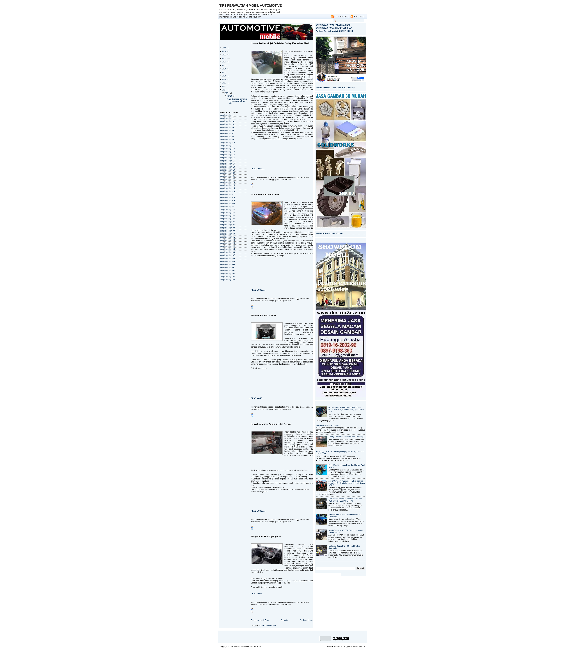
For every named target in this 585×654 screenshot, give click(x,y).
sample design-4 (227, 124)
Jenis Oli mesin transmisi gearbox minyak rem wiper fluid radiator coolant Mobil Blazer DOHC (346, 483)
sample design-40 (227, 234)
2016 (224, 69)
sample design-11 (227, 146)
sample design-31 (227, 206)
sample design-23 (227, 182)
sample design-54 (227, 277)
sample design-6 (227, 130)
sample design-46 (227, 252)
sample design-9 (227, 139)
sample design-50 (227, 264)
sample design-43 (227, 243)
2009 (224, 48)
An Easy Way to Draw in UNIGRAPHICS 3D (334, 31)
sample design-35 (227, 219)
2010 (224, 51)
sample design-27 (227, 194)
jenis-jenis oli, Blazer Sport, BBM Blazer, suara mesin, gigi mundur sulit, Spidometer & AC (346, 409)
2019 (224, 76)
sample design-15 (227, 158)
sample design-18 (227, 167)
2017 (224, 72)
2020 (224, 79)
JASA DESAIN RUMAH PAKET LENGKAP (334, 28)
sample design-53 (227, 273)
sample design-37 (227, 225)
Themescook (360, 646)
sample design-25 (227, 188)
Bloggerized (348, 646)
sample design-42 (227, 240)
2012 (224, 58)
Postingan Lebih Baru (260, 620)
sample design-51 (227, 267)
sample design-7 (227, 133)
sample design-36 (227, 222)
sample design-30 (227, 203)
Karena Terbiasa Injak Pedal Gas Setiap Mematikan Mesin (280, 43)
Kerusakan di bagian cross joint (329, 425)
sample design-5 (227, 127)
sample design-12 (227, 149)
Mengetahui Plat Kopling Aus (266, 536)
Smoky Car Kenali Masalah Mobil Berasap (345, 437)
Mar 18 (230, 96)
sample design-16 (227, 161)
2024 (224, 90)
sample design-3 (227, 121)
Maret (227, 93)
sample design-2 (227, 118)
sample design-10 (227, 142)
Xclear (334, 646)
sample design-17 (227, 164)
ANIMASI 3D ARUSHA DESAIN (329, 233)
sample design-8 (227, 136)
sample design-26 (227, 191)
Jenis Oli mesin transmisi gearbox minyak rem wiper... (237, 101)
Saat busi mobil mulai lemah (265, 194)
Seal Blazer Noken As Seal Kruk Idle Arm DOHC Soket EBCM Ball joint (345, 500)
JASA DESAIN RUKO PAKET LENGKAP (333, 25)
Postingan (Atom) (268, 625)
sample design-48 (227, 258)
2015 (224, 65)
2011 (224, 55)
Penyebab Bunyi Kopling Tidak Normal (271, 424)
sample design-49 (227, 261)
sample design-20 (227, 173)
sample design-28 (227, 197)
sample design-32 (227, 210)
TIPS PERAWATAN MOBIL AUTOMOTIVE (250, 5)
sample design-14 (227, 155)
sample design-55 (227, 280)
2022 (224, 86)
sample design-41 (227, 237)
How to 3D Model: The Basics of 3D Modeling (335, 88)
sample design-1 (227, 115)
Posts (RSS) (359, 16)
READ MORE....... (258, 169)
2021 (224, 83)
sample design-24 (227, 185)
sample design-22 (227, 179)
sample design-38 (227, 228)
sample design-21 (227, 176)
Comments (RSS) (342, 16)
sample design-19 (227, 170)
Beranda (284, 620)
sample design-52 (227, 270)
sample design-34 (227, 216)
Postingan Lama (306, 620)
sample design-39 (227, 231)
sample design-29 (227, 200)
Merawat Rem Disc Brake (264, 315)
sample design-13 (227, 152)
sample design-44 (227, 246)
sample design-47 (227, 255)
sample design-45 (227, 249)
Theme (339, 646)
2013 (224, 62)
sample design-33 (227, 213)
